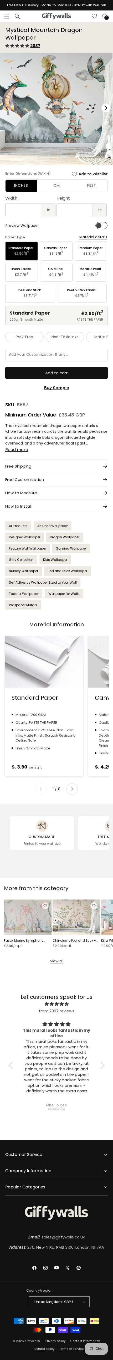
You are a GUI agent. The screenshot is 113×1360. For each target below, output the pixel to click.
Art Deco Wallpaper (52, 526)
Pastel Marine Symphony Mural (23, 941)
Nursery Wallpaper (23, 571)
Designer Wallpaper (24, 537)
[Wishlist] (95, 16)
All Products (18, 526)
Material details (93, 237)
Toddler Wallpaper (24, 593)
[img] (56, 1003)
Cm (56, 185)
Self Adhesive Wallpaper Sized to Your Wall (43, 582)
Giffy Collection (21, 559)
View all (56, 961)
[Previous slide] (41, 789)
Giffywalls (32, 1341)
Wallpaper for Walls (64, 593)
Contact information (85, 1341)
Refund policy (44, 1349)
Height (63, 198)
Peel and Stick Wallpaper (67, 571)
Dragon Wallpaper (64, 537)
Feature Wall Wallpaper (27, 548)
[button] (6, 16)
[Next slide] (72, 789)
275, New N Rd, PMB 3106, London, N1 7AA (56, 1247)
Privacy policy (55, 1341)
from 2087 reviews (56, 1011)
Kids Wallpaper (55, 559)
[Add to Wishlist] (45, 906)
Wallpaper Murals (23, 605)
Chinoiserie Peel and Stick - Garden (74, 941)
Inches (21, 185)
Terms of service (71, 1349)
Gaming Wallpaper (71, 548)
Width (11, 198)
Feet (91, 185)
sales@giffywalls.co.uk (56, 1237)
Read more (16, 450)
